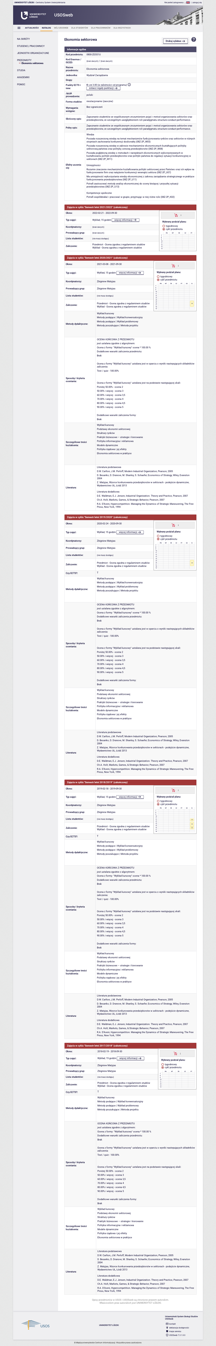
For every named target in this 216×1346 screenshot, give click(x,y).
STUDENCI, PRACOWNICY (31, 46)
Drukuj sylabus (173, 41)
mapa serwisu (175, 1331)
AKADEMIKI (23, 77)
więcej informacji (123, 220)
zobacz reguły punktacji (101, 88)
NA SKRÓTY (23, 39)
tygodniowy (171, 226)
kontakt (172, 1324)
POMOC (21, 84)
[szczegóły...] (180, 215)
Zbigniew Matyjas (106, 281)
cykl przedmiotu (174, 229)
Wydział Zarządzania (97, 75)
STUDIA (21, 70)
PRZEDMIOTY (24, 60)
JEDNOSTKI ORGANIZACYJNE (33, 53)
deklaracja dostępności (179, 1328)
